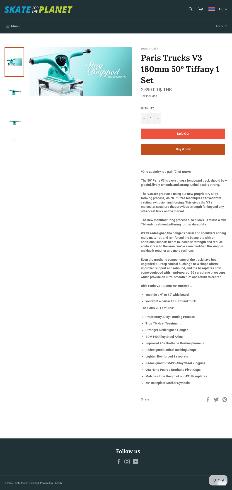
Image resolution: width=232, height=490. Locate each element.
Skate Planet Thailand (26, 483)
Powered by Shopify (51, 483)
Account (221, 26)
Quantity (147, 108)
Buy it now (183, 149)
